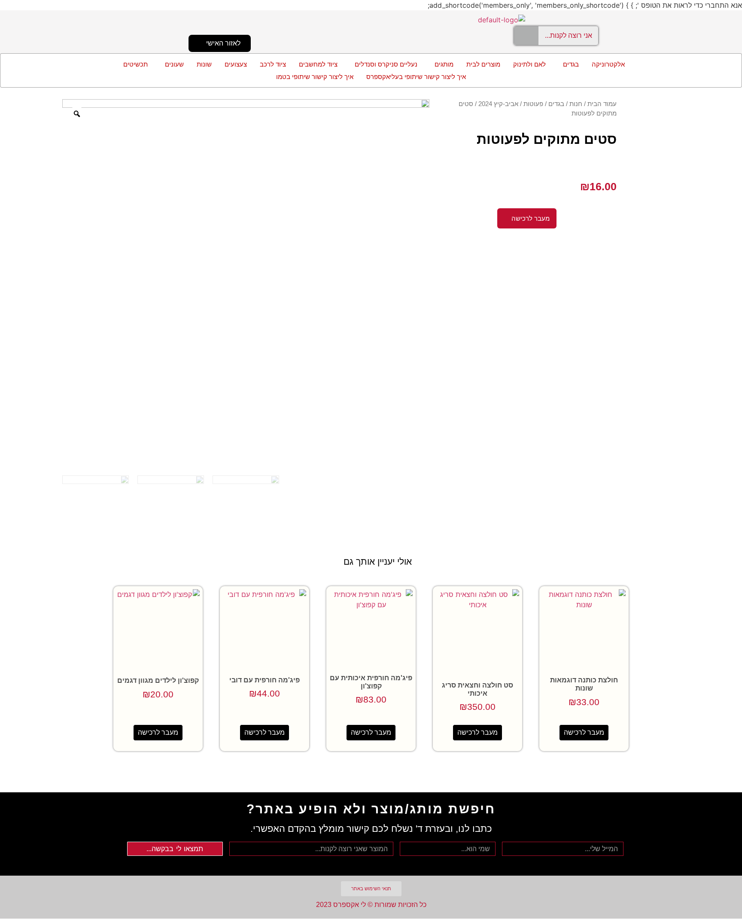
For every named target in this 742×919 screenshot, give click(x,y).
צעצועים (236, 64)
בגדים (571, 64)
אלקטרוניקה (608, 64)
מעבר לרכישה (584, 732)
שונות (204, 64)
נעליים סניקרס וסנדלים (386, 64)
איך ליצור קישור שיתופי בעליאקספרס (416, 76)
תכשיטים (135, 64)
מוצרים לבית (483, 64)
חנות (575, 103)
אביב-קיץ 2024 (498, 103)
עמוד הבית (602, 103)
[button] (568, 64)
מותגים (444, 64)
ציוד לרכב (273, 64)
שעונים (174, 64)
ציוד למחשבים (318, 64)
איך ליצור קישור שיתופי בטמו (314, 76)
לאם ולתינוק (529, 64)
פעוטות (533, 103)
